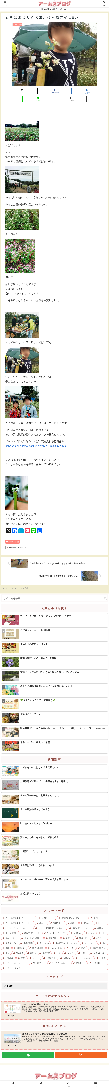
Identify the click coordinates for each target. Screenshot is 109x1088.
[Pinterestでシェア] (30, 872)
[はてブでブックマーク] (42, 864)
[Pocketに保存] (66, 864)
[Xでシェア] (18, 856)
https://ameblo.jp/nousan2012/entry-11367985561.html (36, 446)
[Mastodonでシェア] (42, 856)
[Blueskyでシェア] (66, 856)
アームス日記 (14, 542)
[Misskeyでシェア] (91, 856)
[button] (71, 99)
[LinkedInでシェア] (54, 872)
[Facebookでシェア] (18, 864)
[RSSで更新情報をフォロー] (81, 1055)
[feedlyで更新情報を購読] (28, 1055)
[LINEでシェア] (91, 864)
